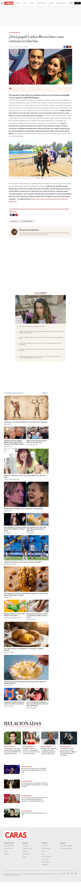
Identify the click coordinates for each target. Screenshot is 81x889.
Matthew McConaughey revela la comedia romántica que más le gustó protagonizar (49, 751)
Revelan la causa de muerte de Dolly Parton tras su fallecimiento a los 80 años (33, 770)
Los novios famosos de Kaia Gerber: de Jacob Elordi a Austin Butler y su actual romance (34, 784)
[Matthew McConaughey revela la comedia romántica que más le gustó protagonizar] (49, 738)
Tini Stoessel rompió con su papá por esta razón (32, 326)
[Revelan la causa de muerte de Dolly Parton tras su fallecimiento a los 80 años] (12, 769)
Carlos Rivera (14, 221)
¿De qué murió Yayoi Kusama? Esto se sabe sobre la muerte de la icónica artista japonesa (41, 350)
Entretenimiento (41, 3)
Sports (51, 3)
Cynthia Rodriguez (26, 221)
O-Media (44, 843)
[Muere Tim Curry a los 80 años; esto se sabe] (12, 813)
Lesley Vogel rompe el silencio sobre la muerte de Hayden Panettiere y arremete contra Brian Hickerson (34, 799)
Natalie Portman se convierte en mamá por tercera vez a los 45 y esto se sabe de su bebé (31, 751)
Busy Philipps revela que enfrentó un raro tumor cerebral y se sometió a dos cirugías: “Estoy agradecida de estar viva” (40, 357)
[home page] (8, 3)
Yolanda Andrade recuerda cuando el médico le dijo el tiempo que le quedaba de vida (41, 338)
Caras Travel (71, 3)
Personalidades (61, 3)
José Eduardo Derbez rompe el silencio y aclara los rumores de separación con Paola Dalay (40, 344)
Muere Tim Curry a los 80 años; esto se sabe (34, 814)
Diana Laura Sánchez (23, 46)
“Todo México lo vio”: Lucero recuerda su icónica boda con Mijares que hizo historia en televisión (68, 752)
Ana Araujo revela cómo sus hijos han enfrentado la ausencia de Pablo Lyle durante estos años (12, 751)
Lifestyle (17, 3)
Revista (77, 3)
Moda (24, 3)
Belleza (31, 3)
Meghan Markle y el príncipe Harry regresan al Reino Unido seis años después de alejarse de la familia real (41, 332)
